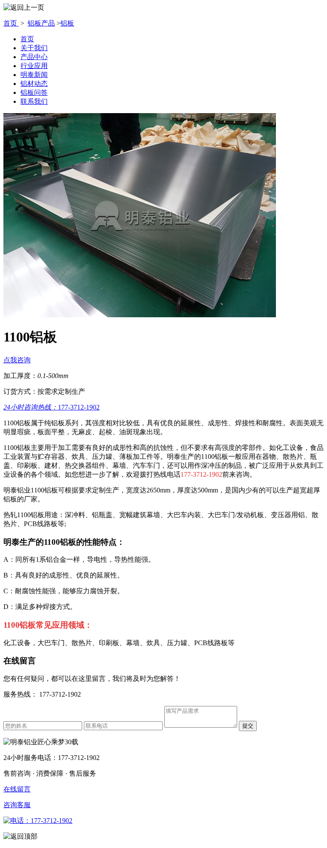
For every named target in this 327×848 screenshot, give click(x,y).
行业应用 (34, 65)
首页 (11, 23)
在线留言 (17, 789)
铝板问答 (34, 92)
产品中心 (34, 56)
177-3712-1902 (51, 407)
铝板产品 (41, 23)
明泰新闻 (34, 74)
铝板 (67, 23)
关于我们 (34, 47)
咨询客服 (17, 804)
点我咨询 (17, 360)
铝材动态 (34, 83)
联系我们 (34, 101)
